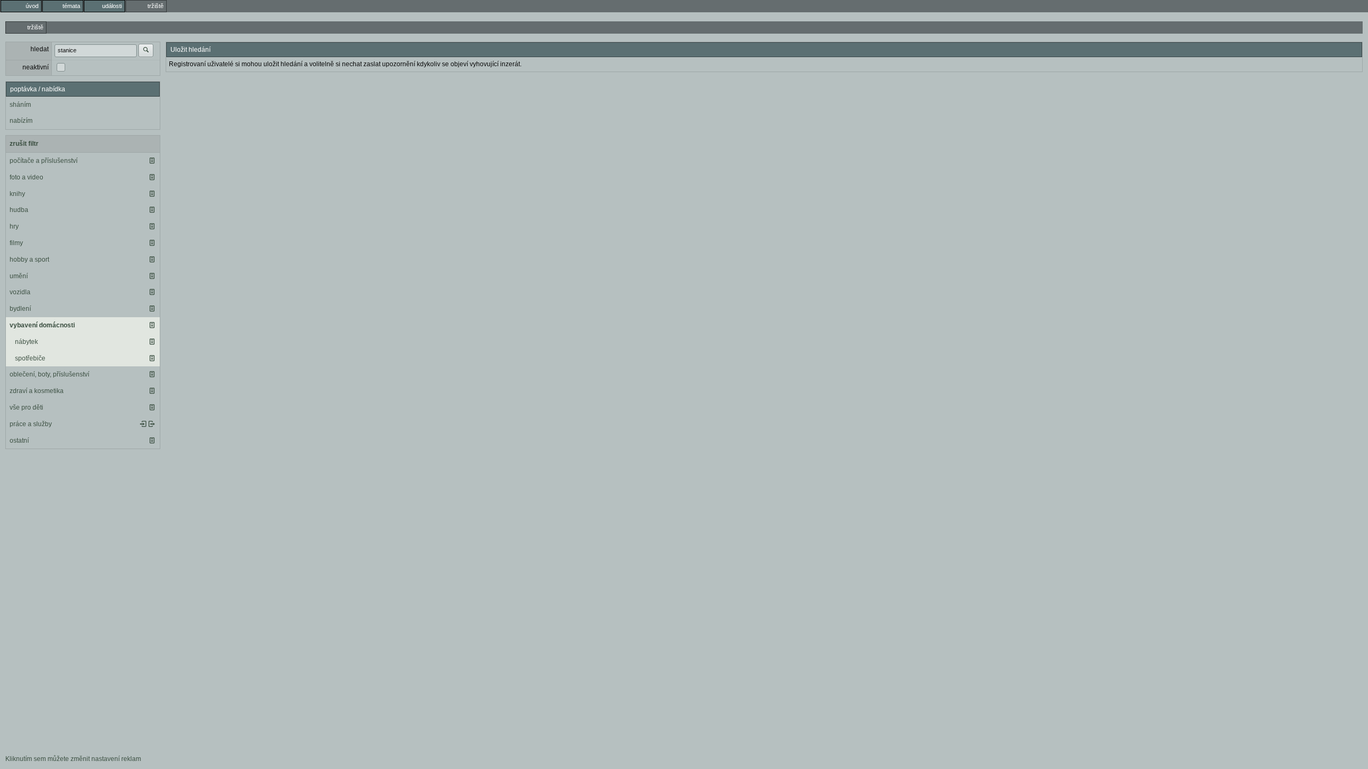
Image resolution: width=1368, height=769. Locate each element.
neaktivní (35, 67)
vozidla (20, 292)
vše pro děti (26, 407)
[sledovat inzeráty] (151, 160)
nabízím (21, 120)
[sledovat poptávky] (143, 424)
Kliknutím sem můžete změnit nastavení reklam (73, 759)
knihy (17, 194)
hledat (39, 49)
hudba (19, 210)
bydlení (20, 308)
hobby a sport (29, 259)
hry (14, 226)
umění (19, 276)
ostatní (19, 440)
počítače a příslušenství (43, 160)
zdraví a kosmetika (37, 391)
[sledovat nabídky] (151, 424)
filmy (16, 243)
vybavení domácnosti (42, 325)
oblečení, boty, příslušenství (49, 374)
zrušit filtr (24, 143)
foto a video (26, 177)
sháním (20, 104)
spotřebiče (30, 358)
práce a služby (31, 424)
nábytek (26, 342)
